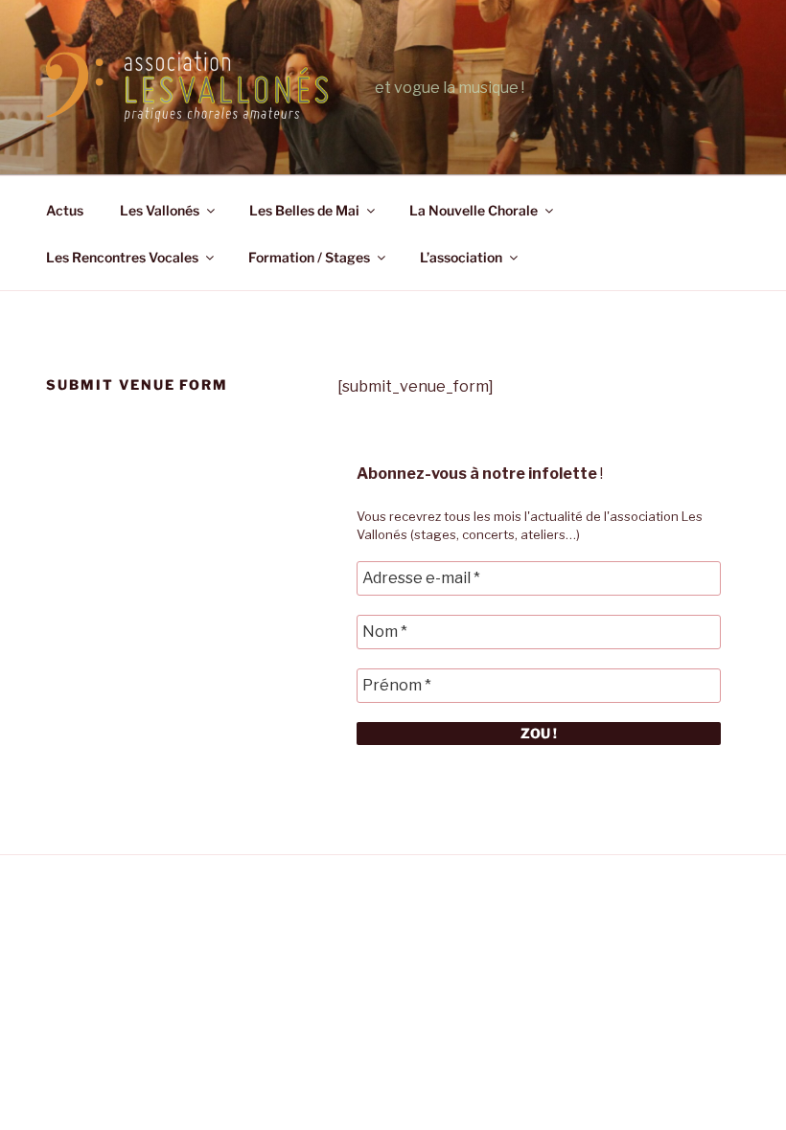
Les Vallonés (159, 210)
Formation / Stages (309, 257)
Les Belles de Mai (304, 210)
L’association (461, 257)
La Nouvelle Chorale (473, 210)
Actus (64, 210)
